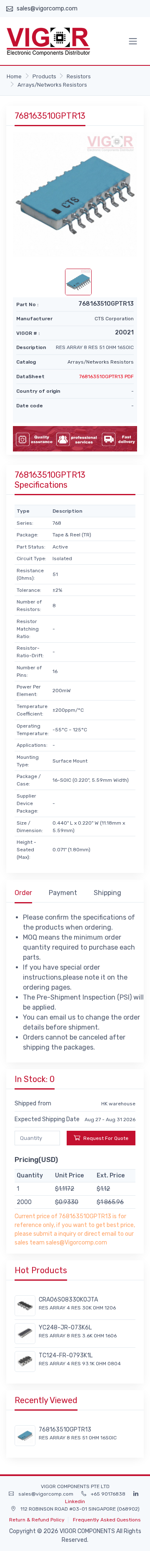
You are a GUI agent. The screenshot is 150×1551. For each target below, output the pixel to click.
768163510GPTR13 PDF (106, 376)
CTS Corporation (114, 319)
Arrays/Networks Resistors (52, 85)
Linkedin (75, 1501)
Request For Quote (105, 1138)
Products (44, 76)
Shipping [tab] (107, 893)
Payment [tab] (63, 893)
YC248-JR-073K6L (65, 1327)
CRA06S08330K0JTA (68, 1299)
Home (14, 76)
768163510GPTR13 (65, 1429)
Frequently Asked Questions (107, 1520)
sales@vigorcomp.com (47, 8)
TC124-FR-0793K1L (65, 1355)
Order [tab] (23, 893)
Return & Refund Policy (37, 1520)
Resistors (79, 76)
